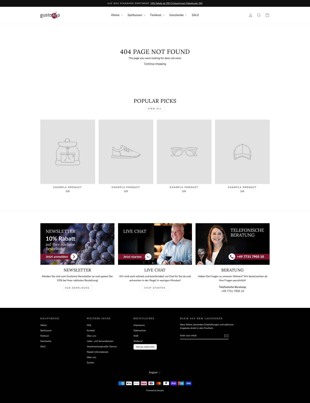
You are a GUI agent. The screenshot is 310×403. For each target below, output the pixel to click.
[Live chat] (155, 244)
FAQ (89, 325)
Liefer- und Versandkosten (100, 341)
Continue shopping (155, 64)
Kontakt (91, 330)
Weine (115, 15)
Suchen (90, 362)
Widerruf (138, 341)
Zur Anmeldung (77, 288)
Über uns (91, 335)
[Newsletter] (77, 244)
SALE (195, 15)
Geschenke (177, 15)
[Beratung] (233, 244)
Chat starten (154, 288)
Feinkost (156, 15)
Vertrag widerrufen (145, 346)
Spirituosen (135, 15)
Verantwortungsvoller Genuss (102, 346)
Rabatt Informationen (97, 351)
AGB (136, 335)
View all (155, 108)
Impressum (139, 325)
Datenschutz (140, 330)
